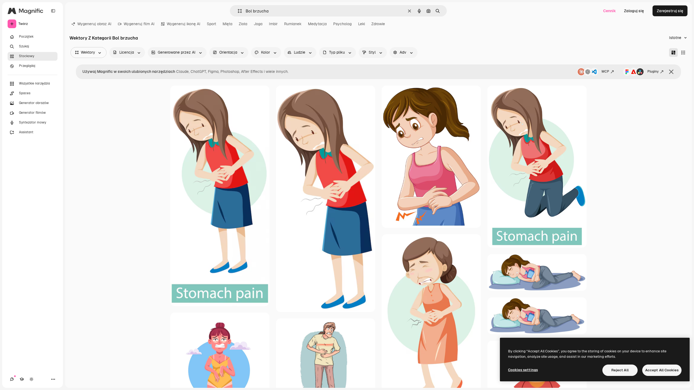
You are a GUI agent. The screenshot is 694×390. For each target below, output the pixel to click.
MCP (605, 71)
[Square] (683, 52)
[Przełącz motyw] (31, 379)
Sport (211, 23)
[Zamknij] (671, 72)
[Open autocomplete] (237, 11)
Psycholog (342, 23)
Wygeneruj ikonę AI (183, 23)
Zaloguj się (634, 10)
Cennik (609, 10)
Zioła (243, 23)
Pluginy (653, 71)
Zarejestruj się (670, 10)
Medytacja (317, 23)
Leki (361, 23)
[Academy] (21, 379)
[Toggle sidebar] (53, 10)
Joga (258, 23)
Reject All (620, 370)
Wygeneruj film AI (139, 23)
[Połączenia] (12, 379)
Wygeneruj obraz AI (94, 23)
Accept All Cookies (662, 370)
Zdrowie (378, 23)
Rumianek (292, 23)
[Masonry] (673, 52)
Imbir (273, 23)
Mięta (227, 23)
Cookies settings (523, 370)
